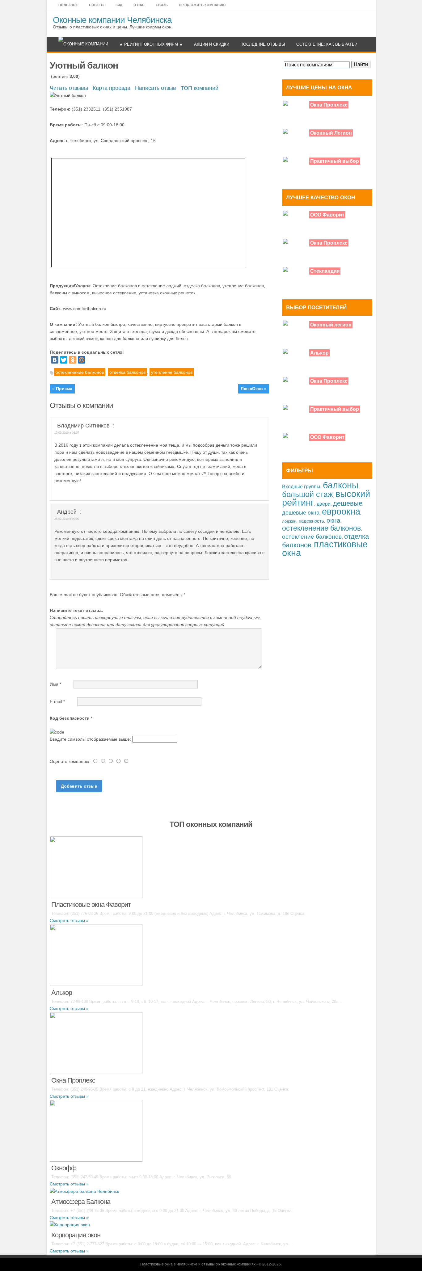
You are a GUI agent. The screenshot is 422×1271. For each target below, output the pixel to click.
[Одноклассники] (72, 360)
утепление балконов (171, 372)
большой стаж (307, 494)
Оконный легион (331, 324)
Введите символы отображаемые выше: (90, 739)
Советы (96, 5)
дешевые (347, 503)
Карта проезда (111, 88)
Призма (64, 388)
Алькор (319, 353)
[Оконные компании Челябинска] (83, 44)
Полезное (68, 5)
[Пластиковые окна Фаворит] (96, 866)
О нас (139, 5)
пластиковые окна (325, 548)
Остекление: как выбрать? (326, 44)
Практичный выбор (334, 161)
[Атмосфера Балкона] (84, 1191)
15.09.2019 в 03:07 (66, 432)
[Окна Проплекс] (96, 1042)
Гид (119, 5)
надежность (311, 521)
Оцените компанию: (71, 761)
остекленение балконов (80, 372)
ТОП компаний (199, 88)
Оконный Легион (331, 133)
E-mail (57, 701)
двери (324, 504)
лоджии (289, 521)
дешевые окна (300, 512)
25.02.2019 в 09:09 (66, 518)
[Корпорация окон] (70, 1224)
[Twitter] (63, 360)
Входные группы (301, 486)
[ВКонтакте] (54, 360)
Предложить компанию (202, 5)
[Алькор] (96, 954)
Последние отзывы (262, 44)
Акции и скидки (211, 44)
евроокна (341, 511)
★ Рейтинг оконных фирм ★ (151, 44)
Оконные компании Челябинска (112, 20)
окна (333, 520)
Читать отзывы (69, 88)
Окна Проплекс (329, 104)
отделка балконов (127, 372)
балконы (340, 485)
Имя (55, 684)
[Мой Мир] (81, 360)
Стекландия (325, 271)
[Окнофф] (96, 1130)
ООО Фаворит (327, 214)
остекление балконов (312, 536)
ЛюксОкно (252, 388)
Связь (162, 5)
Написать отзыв (155, 88)
